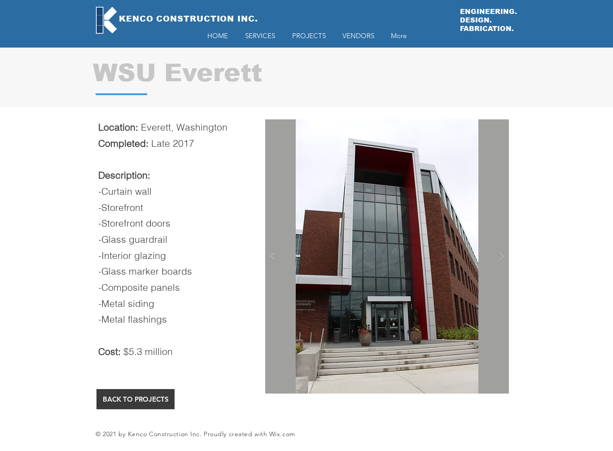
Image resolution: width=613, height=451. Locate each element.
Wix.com (282, 434)
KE (125, 18)
